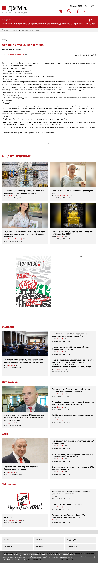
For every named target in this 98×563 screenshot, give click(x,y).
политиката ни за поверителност (14, 559)
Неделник (15, 30)
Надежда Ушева (13, 239)
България (8, 327)
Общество (9, 484)
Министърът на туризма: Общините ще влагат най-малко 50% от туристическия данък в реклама (24, 417)
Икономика (10, 382)
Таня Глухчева (12, 520)
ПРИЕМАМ (84, 557)
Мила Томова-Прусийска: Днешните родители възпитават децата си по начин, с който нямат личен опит (24, 234)
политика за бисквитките (61, 558)
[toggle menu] (94, 11)
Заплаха (8, 517)
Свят (5, 434)
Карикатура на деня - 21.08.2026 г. (67, 504)
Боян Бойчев (61, 195)
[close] (94, 557)
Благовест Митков (14, 55)
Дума (10, 195)
